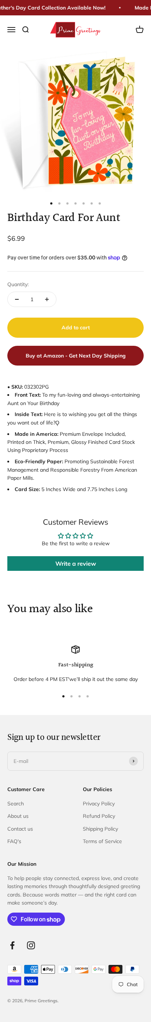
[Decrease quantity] (17, 299)
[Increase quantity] (47, 299)
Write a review (75, 563)
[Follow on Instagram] (31, 945)
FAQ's (14, 841)
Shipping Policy (100, 829)
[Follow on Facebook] (12, 945)
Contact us (20, 829)
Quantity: (18, 284)
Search (15, 803)
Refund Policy (99, 816)
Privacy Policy (99, 803)
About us (18, 816)
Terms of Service (102, 841)
